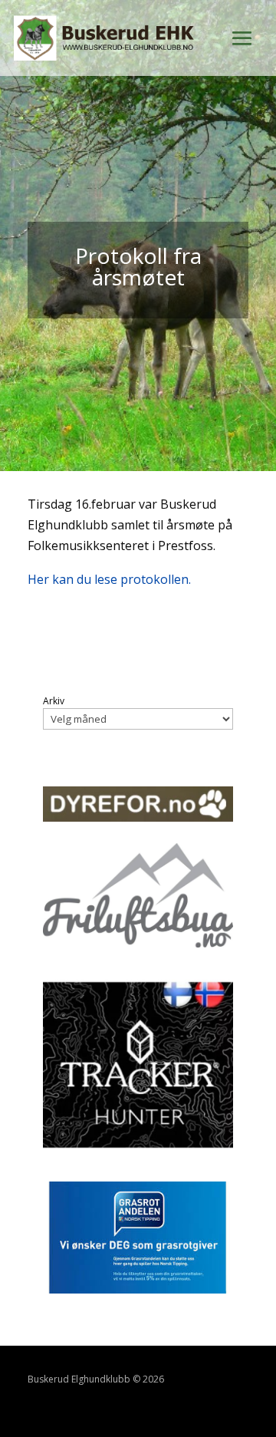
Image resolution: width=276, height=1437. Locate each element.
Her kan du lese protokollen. (111, 579)
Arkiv (53, 701)
